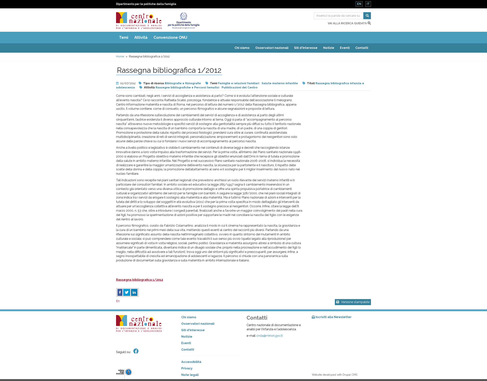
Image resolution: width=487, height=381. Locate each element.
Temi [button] (123, 37)
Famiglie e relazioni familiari (238, 83)
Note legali (190, 375)
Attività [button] (140, 37)
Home (120, 56)
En (359, 4)
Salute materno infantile (280, 83)
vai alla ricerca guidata (348, 23)
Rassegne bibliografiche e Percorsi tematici (187, 87)
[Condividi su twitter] (126, 292)
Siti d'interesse (306, 48)
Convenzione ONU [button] (170, 37)
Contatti (361, 48)
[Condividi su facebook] (120, 292)
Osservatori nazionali (271, 48)
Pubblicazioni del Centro (240, 87)
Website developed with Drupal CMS (334, 374)
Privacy (187, 368)
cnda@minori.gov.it (269, 335)
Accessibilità (191, 362)
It (368, 4)
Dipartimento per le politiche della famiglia (146, 4)
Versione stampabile (355, 302)
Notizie (328, 48)
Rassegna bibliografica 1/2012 (139, 280)
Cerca (367, 15)
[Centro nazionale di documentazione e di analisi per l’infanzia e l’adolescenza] (139, 20)
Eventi (345, 48)
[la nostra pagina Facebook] (136, 351)
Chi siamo (242, 48)
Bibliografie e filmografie (183, 83)
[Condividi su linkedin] (134, 292)
